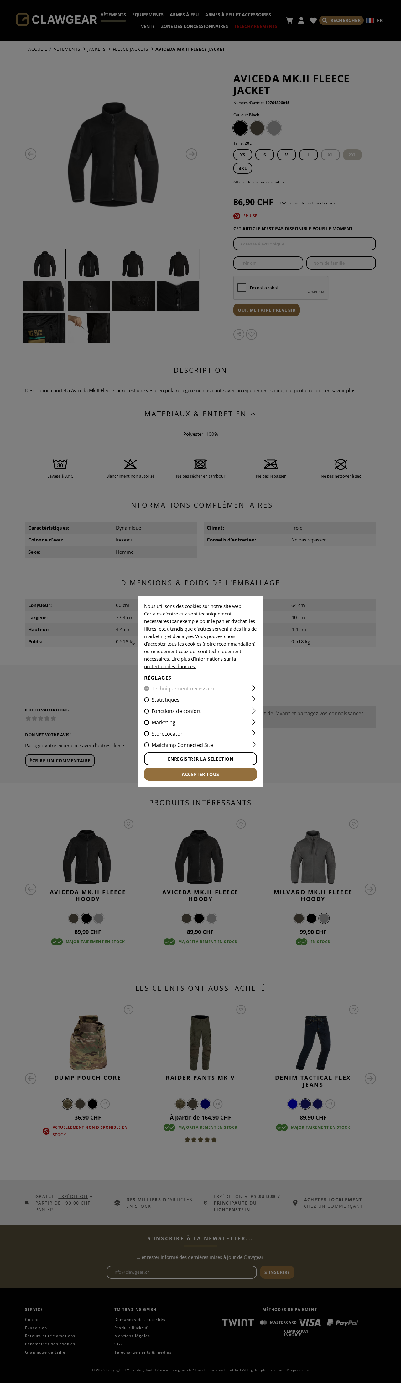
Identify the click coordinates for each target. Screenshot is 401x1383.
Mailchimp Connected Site (182, 745)
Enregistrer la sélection (200, 759)
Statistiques (166, 699)
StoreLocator (167, 733)
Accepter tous (200, 774)
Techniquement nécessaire (184, 688)
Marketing (163, 722)
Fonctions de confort (176, 711)
